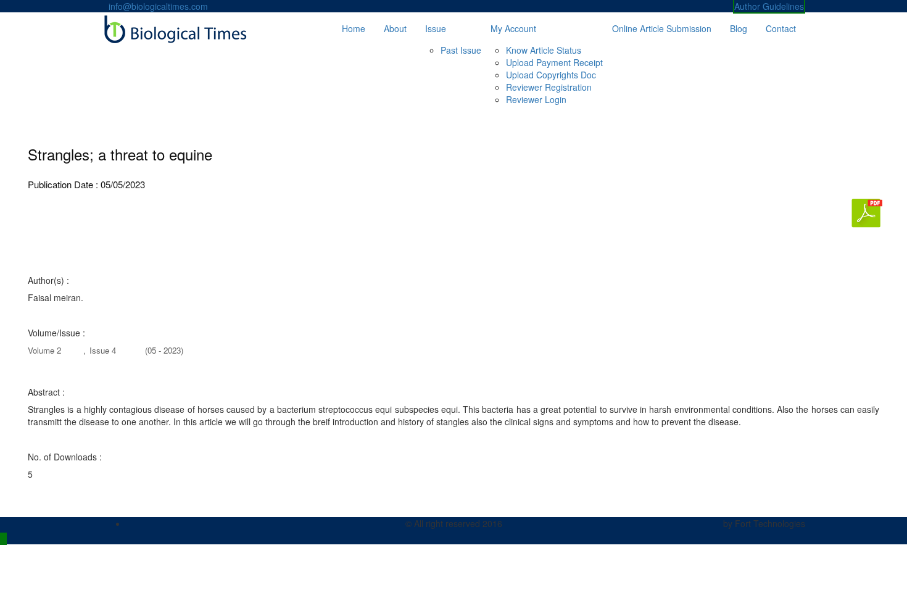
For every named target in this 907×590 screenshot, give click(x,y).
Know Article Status (543, 50)
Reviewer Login (536, 99)
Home (353, 28)
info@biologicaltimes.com (158, 6)
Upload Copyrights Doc (551, 75)
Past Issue (461, 50)
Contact (781, 28)
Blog (738, 28)
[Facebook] (129, 523)
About (395, 28)
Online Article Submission (661, 28)
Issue (435, 28)
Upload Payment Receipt (554, 62)
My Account (513, 28)
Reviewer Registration (549, 87)
